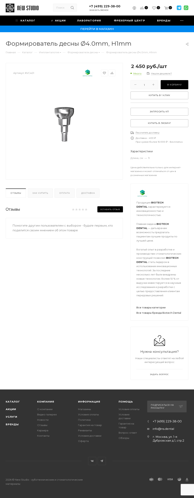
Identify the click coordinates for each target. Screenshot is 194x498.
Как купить (40, 193)
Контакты (43, 435)
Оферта (83, 440)
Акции (11, 409)
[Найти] (72, 8)
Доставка (88, 193)
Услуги (11, 416)
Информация (89, 401)
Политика (84, 419)
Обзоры (124, 437)
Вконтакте (92, 461)
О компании (44, 409)
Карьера (42, 430)
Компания (45, 401)
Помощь (126, 401)
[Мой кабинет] (134, 8)
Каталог (13, 401)
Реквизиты (85, 430)
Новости (42, 419)
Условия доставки (89, 435)
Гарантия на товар (90, 425)
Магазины (84, 409)
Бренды (12, 424)
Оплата (64, 193)
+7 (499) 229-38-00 (104, 6)
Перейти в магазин (97, 29)
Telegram (102, 461)
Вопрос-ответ (128, 432)
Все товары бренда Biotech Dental (158, 312)
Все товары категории (151, 307)
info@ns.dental (163, 429)
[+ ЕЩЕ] (182, 21)
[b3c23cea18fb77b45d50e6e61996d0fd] (64, 124)
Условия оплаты (88, 414)
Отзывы (15, 193)
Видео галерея (47, 414)
